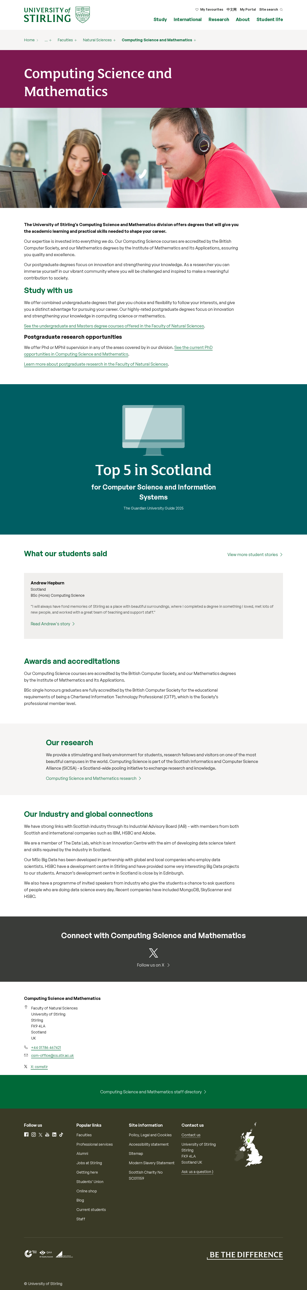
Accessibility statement (149, 1144)
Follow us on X (151, 965)
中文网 (232, 9)
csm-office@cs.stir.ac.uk (52, 1055)
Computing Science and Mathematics (157, 40)
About (243, 19)
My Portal (248, 9)
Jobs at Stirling (89, 1162)
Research (218, 19)
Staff (80, 1219)
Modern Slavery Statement (152, 1162)
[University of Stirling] (57, 14)
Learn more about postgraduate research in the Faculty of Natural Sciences (96, 364)
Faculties (65, 40)
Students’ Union (89, 1181)
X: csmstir (39, 1066)
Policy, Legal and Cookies (150, 1135)
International (188, 19)
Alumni (82, 1153)
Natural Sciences (97, 40)
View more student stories (252, 554)
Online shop (86, 1191)
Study (160, 19)
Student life (269, 19)
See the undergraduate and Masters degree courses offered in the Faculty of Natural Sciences (114, 325)
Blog (80, 1200)
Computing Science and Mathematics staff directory (151, 1091)
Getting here (87, 1172)
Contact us (190, 1135)
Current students (91, 1209)
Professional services (94, 1144)
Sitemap (136, 1153)
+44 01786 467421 (46, 1047)
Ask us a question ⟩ (197, 1171)
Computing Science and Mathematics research (91, 778)
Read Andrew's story (50, 623)
